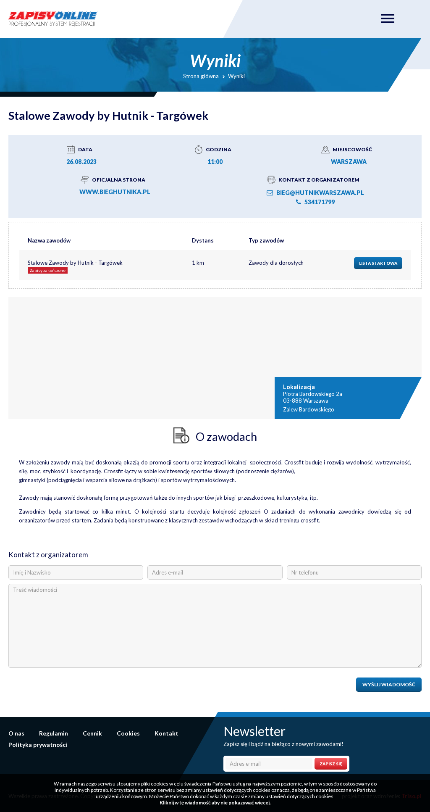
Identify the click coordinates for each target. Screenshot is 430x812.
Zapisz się (331, 763)
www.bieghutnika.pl (114, 191)
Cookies (128, 733)
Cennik (92, 733)
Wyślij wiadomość (388, 684)
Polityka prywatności (37, 744)
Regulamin (53, 733)
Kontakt (166, 733)
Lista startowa (378, 263)
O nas (16, 733)
